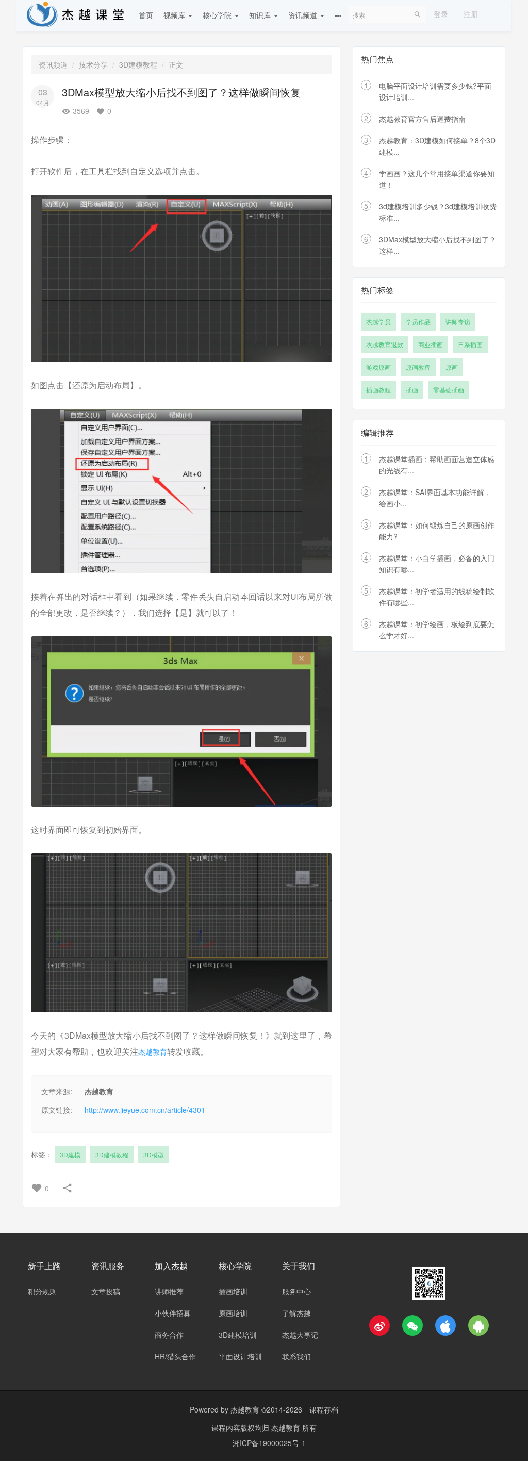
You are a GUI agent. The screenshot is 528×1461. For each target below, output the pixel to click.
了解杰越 (296, 1313)
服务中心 (296, 1291)
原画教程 (418, 367)
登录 (441, 14)
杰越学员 (378, 321)
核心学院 (218, 15)
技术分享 (93, 64)
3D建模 (70, 1154)
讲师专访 (458, 321)
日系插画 (470, 344)
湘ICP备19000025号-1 (269, 1443)
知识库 (261, 15)
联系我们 (296, 1356)
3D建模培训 (238, 1334)
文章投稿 (105, 1291)
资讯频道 (303, 15)
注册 (471, 14)
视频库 (175, 15)
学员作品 (418, 321)
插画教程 (378, 389)
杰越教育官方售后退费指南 (422, 118)
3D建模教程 (138, 64)
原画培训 (233, 1313)
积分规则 (42, 1291)
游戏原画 (378, 367)
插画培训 (233, 1291)
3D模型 (153, 1154)
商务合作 (169, 1334)
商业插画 (430, 344)
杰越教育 (152, 1051)
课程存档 (323, 1409)
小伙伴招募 (173, 1313)
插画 (412, 389)
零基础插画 (448, 389)
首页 (146, 15)
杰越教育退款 (384, 344)
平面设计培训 (240, 1356)
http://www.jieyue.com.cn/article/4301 (145, 1110)
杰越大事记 (300, 1334)
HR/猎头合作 (175, 1356)
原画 (452, 367)
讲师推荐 (169, 1291)
